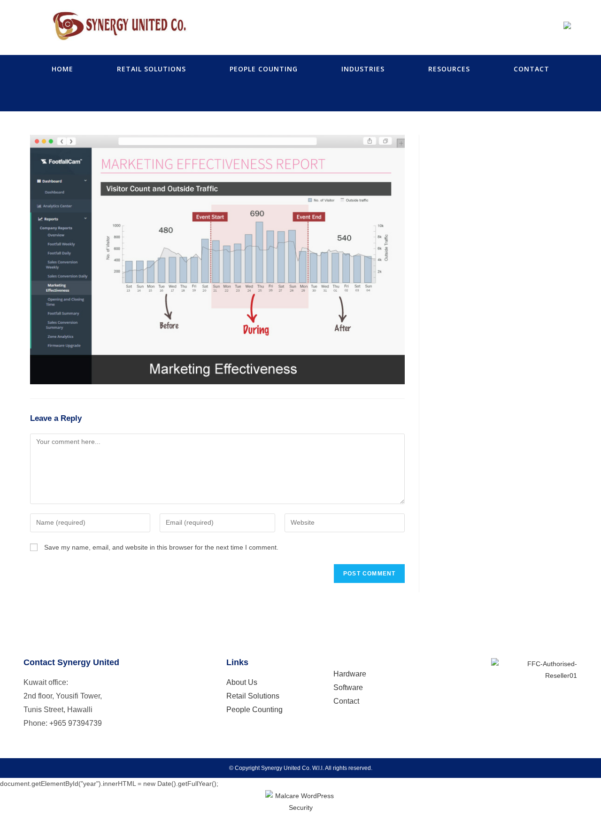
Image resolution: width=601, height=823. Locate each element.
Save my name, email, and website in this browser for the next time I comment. (161, 547)
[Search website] (300, 97)
